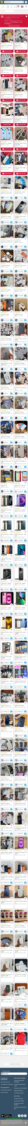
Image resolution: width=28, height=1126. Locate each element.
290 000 (18, 68)
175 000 (4, 166)
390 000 (18, 899)
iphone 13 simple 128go (6, 1000)
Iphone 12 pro (5, 387)
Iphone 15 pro (19, 94)
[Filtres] (26, 6)
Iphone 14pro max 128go (7, 461)
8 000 (3, 263)
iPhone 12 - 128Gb (20, 509)
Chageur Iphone (5, 265)
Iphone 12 (18, 240)
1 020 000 (5, 557)
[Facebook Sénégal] (19, 1115)
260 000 (18, 43)
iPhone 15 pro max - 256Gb (20, 217)
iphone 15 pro (5, 778)
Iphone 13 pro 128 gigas (7, 70)
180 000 (18, 361)
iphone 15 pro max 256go (7, 951)
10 (19, 1064)
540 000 (18, 973)
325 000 (4, 826)
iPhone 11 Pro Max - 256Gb (6, 510)
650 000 (4, 312)
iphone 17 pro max (6, 192)
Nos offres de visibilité (19, 1101)
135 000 (18, 312)
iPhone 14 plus (5, 803)
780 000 (18, 948)
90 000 (18, 190)
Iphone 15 (18, 45)
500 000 (4, 288)
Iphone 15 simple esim (21, 388)
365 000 (4, 679)
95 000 (4, 43)
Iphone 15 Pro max (20, 289)
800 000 (4, 1022)
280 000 (18, 557)
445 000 (4, 752)
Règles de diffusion (18, 1090)
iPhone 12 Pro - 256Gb (20, 535)
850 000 (18, 263)
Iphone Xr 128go (19, 436)
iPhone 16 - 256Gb (20, 583)
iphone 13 (4, 730)
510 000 (4, 606)
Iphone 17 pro (5, 314)
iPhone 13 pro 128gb (7, 1048)
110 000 (18, 410)
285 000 (4, 704)
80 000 (4, 435)
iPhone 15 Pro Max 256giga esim (20, 657)
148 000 (4, 141)
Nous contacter (4, 1092)
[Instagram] (25, 1115)
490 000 (18, 777)
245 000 (4, 532)
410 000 (18, 288)
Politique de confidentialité (20, 1088)
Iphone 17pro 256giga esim (7, 877)
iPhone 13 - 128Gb (6, 143)
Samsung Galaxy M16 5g (6, 95)
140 (17, 1046)
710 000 (18, 337)
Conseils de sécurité (19, 1093)
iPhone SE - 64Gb (20, 192)
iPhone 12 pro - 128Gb (7, 535)
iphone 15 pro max (6, 754)
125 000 (18, 239)
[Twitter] (22, 1115)
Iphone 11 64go (19, 412)
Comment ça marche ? (6, 1090)
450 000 (18, 850)
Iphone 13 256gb (20, 1023)
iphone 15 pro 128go (21, 754)
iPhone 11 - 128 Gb (20, 485)
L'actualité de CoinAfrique (7, 1084)
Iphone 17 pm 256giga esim (20, 877)
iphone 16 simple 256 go (20, 853)
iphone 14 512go (5, 925)
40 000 (4, 973)
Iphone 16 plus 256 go (21, 902)
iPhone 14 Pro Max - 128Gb (21, 168)
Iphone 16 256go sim (20, 461)
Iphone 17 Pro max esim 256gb (7, 1024)
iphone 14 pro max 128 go (7, 902)
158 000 (18, 117)
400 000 (18, 655)
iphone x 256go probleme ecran (6, 975)
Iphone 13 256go (20, 363)
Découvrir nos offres (14, 25)
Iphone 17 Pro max (20, 265)
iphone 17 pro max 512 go (21, 951)
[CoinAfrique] (2, 2)
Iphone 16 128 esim (20, 681)
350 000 (4, 630)
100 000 (18, 826)
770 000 (4, 190)
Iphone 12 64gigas (6, 338)
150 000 (4, 386)
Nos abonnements (18, 1098)
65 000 (18, 704)
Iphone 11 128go (5, 412)
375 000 (18, 92)
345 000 (18, 214)
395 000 (18, 752)
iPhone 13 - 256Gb (20, 558)
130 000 (4, 214)
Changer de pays (6, 1071)
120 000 (4, 410)
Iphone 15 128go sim (7, 240)
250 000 (18, 606)
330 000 (18, 630)
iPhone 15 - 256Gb (6, 583)
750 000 (18, 875)
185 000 (18, 508)
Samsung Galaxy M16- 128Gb (20, 828)
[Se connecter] (26, 2)
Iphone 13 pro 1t (5, 705)
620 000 (18, 581)
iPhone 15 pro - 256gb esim (7, 682)
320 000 (18, 166)
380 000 (4, 117)
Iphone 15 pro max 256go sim (7, 364)
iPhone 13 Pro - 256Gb (6, 633)
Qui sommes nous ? (5, 1082)
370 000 (4, 361)
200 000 (4, 483)
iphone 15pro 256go (7, 852)
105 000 (18, 435)
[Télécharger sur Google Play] (6, 1115)
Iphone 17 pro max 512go (21, 339)
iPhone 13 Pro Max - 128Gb (20, 633)
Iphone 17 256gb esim (21, 1000)
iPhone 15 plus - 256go (6, 828)
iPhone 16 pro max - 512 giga (21, 144)
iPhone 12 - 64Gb (6, 216)
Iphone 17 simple (6, 289)
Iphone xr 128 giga (6, 45)
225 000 (4, 68)
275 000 (18, 386)
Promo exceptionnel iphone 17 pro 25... (7, 119)
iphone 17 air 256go (20, 974)
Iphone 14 (4, 485)
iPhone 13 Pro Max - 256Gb (6, 657)
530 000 (4, 581)
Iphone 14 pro (19, 69)
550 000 (18, 997)
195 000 (18, 1022)
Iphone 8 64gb (19, 705)
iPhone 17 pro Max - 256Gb (6, 559)
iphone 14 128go (19, 925)
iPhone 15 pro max (20, 778)
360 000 (18, 459)
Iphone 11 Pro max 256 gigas (21, 119)
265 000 (4, 239)
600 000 (18, 141)
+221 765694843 (14, 22)
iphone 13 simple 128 (20, 1048)
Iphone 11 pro (19, 314)
